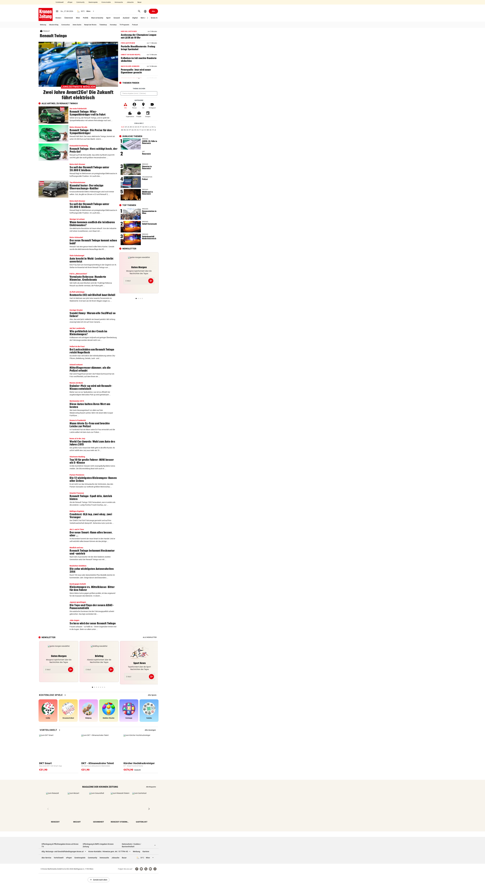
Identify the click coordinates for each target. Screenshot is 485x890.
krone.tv (154, 18)
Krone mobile (106, 2)
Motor (143, 18)
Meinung (43, 25)
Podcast (135, 25)
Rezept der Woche (90, 25)
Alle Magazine (151, 787)
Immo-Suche (77, 25)
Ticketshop (103, 25)
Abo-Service (46, 858)
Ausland (126, 18)
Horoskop (113, 25)
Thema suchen (139, 88)
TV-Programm (124, 25)
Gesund (117, 18)
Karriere (146, 851)
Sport (108, 18)
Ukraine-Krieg (53, 25)
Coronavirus (65, 25)
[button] (147, 18)
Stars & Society (97, 18)
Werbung (136, 851)
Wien (78, 18)
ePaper (70, 2)
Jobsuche (130, 2)
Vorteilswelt (60, 2)
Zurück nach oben (98, 879)
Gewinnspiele (93, 2)
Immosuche (119, 2)
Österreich (68, 18)
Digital (135, 18)
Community (80, 2)
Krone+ (58, 18)
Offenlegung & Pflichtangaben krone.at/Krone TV (60, 845)
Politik (85, 18)
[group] (152, 695)
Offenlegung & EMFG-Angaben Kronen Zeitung (98, 845)
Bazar (139, 2)
